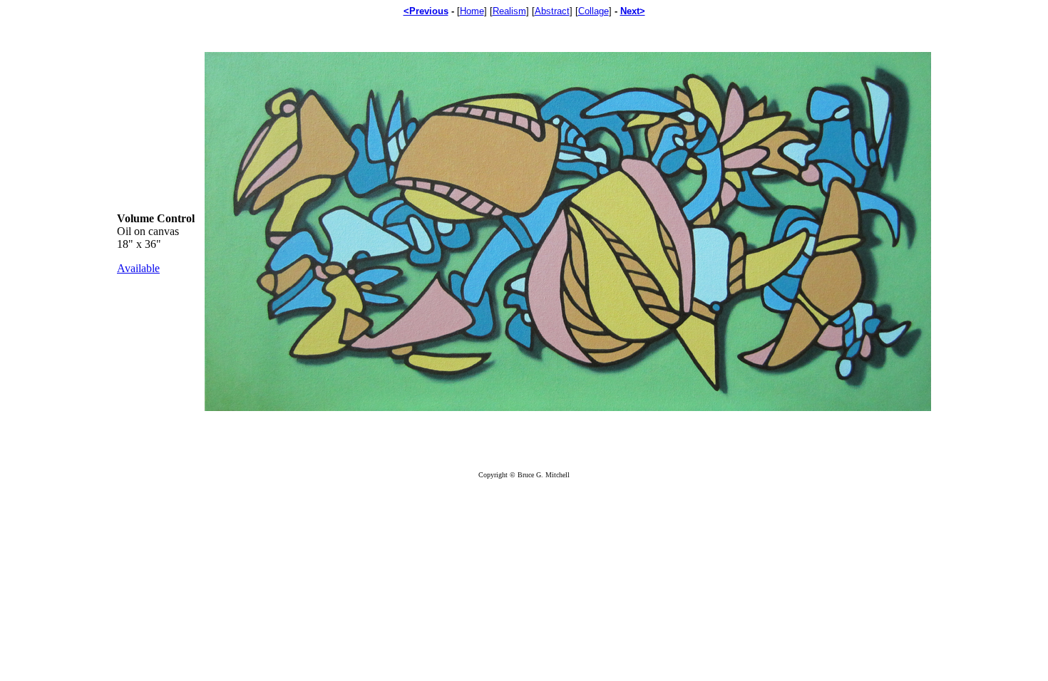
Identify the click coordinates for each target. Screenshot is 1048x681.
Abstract (552, 11)
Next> (632, 11)
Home (472, 11)
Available (138, 268)
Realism (509, 11)
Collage (593, 11)
